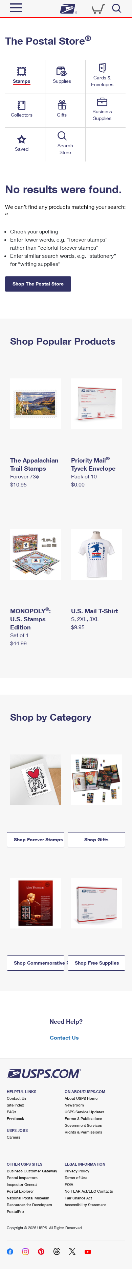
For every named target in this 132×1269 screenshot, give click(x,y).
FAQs (11, 1112)
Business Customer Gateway (32, 1171)
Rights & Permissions (83, 1132)
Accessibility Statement (85, 1204)
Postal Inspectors (22, 1177)
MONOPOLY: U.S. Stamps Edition (30, 619)
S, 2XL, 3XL (85, 619)
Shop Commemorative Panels (39, 963)
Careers (13, 1137)
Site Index (15, 1105)
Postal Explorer (20, 1191)
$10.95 (18, 484)
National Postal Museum (28, 1198)
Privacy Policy (77, 1171)
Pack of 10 (84, 476)
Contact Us (64, 1037)
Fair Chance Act (78, 1198)
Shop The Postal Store (38, 284)
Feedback (15, 1118)
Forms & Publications (83, 1118)
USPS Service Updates (84, 1112)
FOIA (69, 1184)
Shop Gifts (96, 839)
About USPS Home (81, 1098)
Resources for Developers (29, 1204)
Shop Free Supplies (97, 963)
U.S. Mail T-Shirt (94, 611)
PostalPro (15, 1211)
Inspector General (22, 1184)
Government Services (83, 1125)
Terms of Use (76, 1177)
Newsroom (74, 1105)
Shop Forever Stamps (38, 839)
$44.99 (18, 643)
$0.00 (78, 484)
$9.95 (78, 627)
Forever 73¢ (24, 476)
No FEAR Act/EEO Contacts (89, 1191)
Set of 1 (19, 635)
